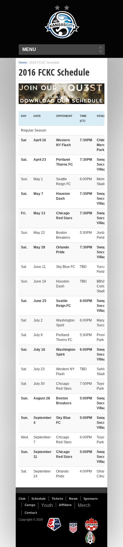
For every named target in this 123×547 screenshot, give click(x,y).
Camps (30, 505)
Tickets (57, 498)
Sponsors (91, 498)
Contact (31, 512)
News (73, 498)
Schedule (38, 498)
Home (23, 62)
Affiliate (65, 505)
